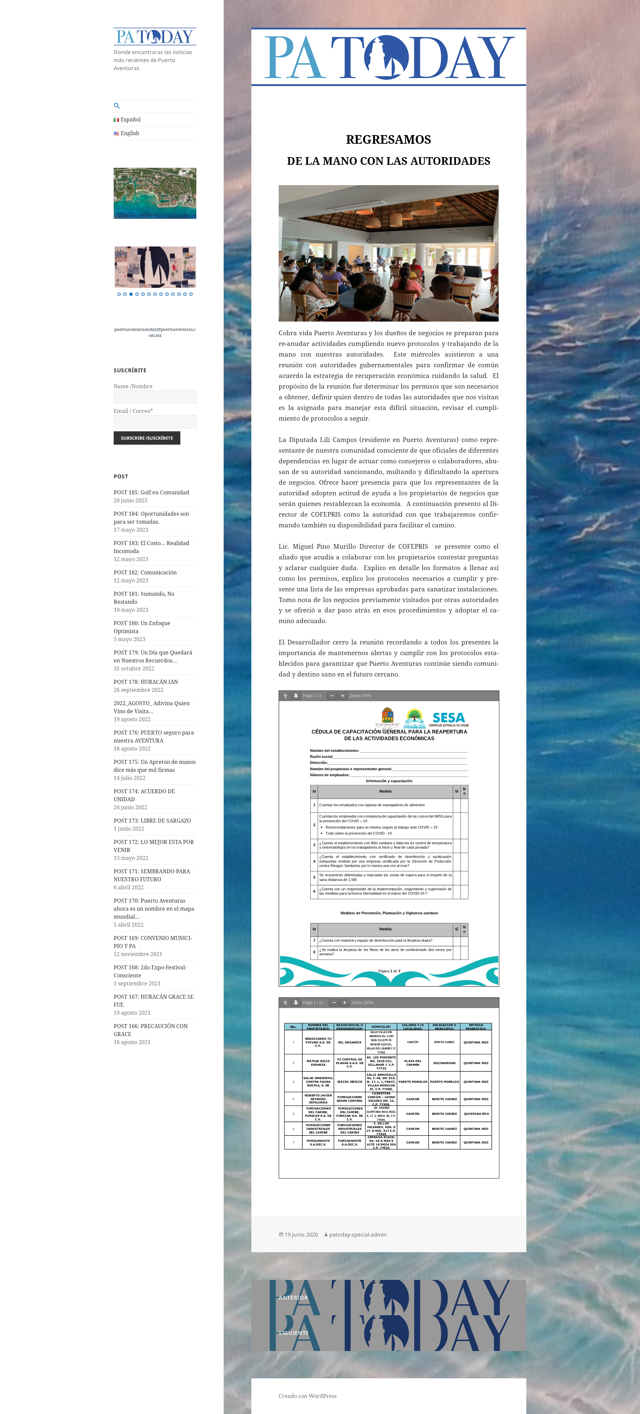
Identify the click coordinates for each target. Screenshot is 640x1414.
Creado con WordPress (308, 1396)
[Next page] (296, 696)
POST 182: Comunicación (145, 572)
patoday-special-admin (358, 1234)
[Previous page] (285, 696)
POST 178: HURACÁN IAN (146, 681)
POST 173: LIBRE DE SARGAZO (152, 820)
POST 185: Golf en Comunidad (151, 492)
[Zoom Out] (332, 696)
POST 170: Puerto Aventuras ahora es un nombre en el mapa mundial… (154, 908)
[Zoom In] (343, 696)
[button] (155, 106)
